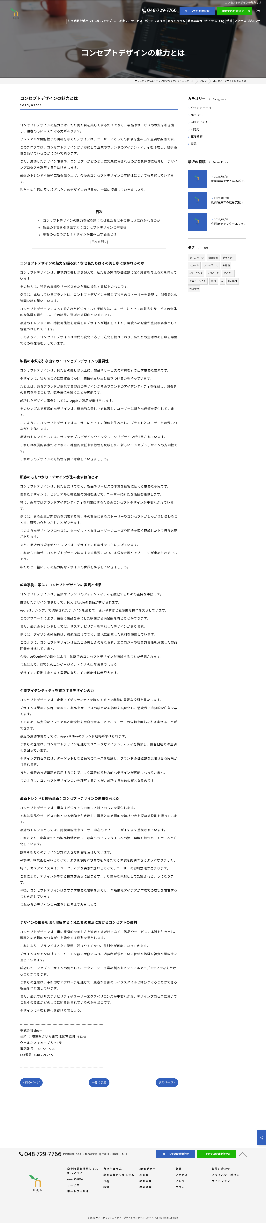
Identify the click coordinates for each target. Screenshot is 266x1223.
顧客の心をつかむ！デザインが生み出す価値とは (80, 234)
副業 (194, 143)
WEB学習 (194, 289)
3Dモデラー (198, 115)
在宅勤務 (197, 136)
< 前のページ (31, 1082)
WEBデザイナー (201, 122)
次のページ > (167, 1082)
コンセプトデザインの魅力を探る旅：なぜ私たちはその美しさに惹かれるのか (101, 220)
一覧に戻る (99, 1082)
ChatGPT (232, 281)
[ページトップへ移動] (243, 1154)
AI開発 (195, 129)
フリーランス (211, 265)
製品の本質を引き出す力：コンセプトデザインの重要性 (85, 227)
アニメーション (197, 281)
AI (222, 281)
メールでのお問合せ (197, 11)
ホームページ (196, 258)
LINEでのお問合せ (233, 11)
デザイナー (228, 258)
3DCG (214, 281)
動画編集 (213, 258)
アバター (228, 273)
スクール (194, 265)
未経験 (226, 265)
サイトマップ (221, 1181)
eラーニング (196, 273)
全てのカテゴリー (203, 108)
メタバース (213, 273)
